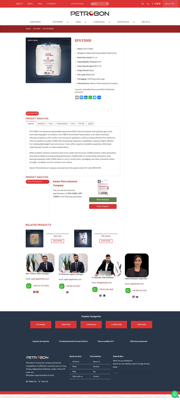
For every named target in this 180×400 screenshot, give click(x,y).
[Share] (99, 97)
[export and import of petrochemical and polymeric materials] (90, 13)
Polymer (36, 29)
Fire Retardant (109, 89)
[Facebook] (81, 97)
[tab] (31, 123)
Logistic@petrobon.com (72, 279)
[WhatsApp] (90, 97)
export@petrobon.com (40, 279)
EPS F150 (57, 236)
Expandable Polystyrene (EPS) (93, 89)
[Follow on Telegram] (159, 4)
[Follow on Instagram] (155, 4)
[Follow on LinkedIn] (157, 4)
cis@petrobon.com (137, 284)
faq (94, 372)
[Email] (77, 97)
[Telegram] (94, 97)
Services (96, 366)
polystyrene (48, 29)
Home (28, 29)
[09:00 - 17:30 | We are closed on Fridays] (143, 4)
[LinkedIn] (86, 97)
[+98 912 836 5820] (148, 4)
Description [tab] (32, 113)
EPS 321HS (106, 236)
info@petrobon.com (104, 283)
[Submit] (107, 4)
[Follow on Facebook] (152, 4)
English (168, 4)
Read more (57, 241)
